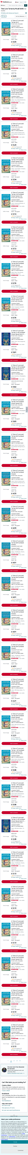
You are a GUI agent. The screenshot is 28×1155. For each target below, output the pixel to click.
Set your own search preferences (11, 1110)
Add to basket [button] (14, 50)
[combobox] (16, 5)
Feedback (26, 409)
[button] (22, 47)
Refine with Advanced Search (10, 13)
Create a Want (6, 1090)
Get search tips (6, 1105)
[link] (26, 13)
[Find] (25, 5)
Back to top (14, 1116)
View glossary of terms (8, 1108)
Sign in (21, 2)
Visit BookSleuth (6, 1100)
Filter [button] (4, 16)
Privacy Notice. (4, 1139)
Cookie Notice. (12, 1136)
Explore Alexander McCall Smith (15, 1073)
